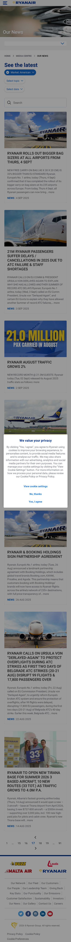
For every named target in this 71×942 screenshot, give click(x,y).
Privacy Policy (46, 476)
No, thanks (35, 494)
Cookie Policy (27, 476)
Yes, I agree (35, 501)
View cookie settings (36, 486)
